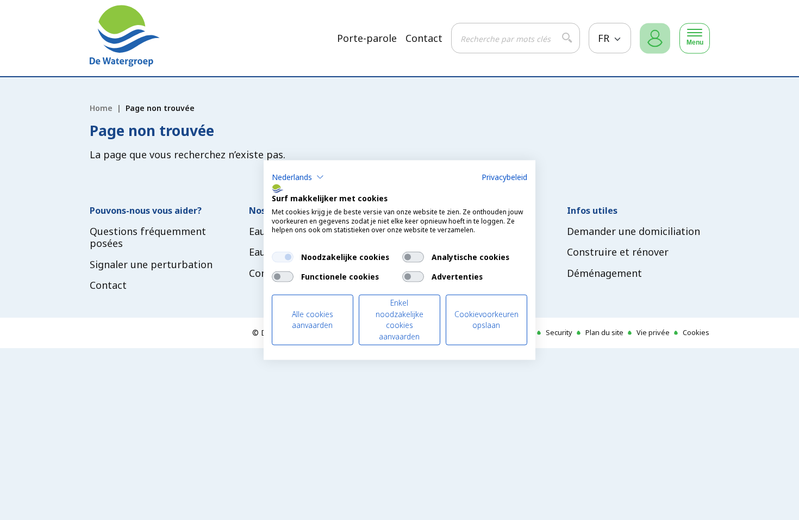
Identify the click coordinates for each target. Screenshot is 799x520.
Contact (423, 38)
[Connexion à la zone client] (655, 38)
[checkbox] (283, 257)
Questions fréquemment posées (148, 237)
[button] (298, 177)
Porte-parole (367, 38)
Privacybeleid (504, 177)
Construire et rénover (618, 251)
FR (605, 38)
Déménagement (604, 273)
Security (559, 332)
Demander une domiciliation (633, 231)
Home (101, 108)
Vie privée (653, 332)
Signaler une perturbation (151, 264)
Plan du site (604, 332)
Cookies (696, 332)
